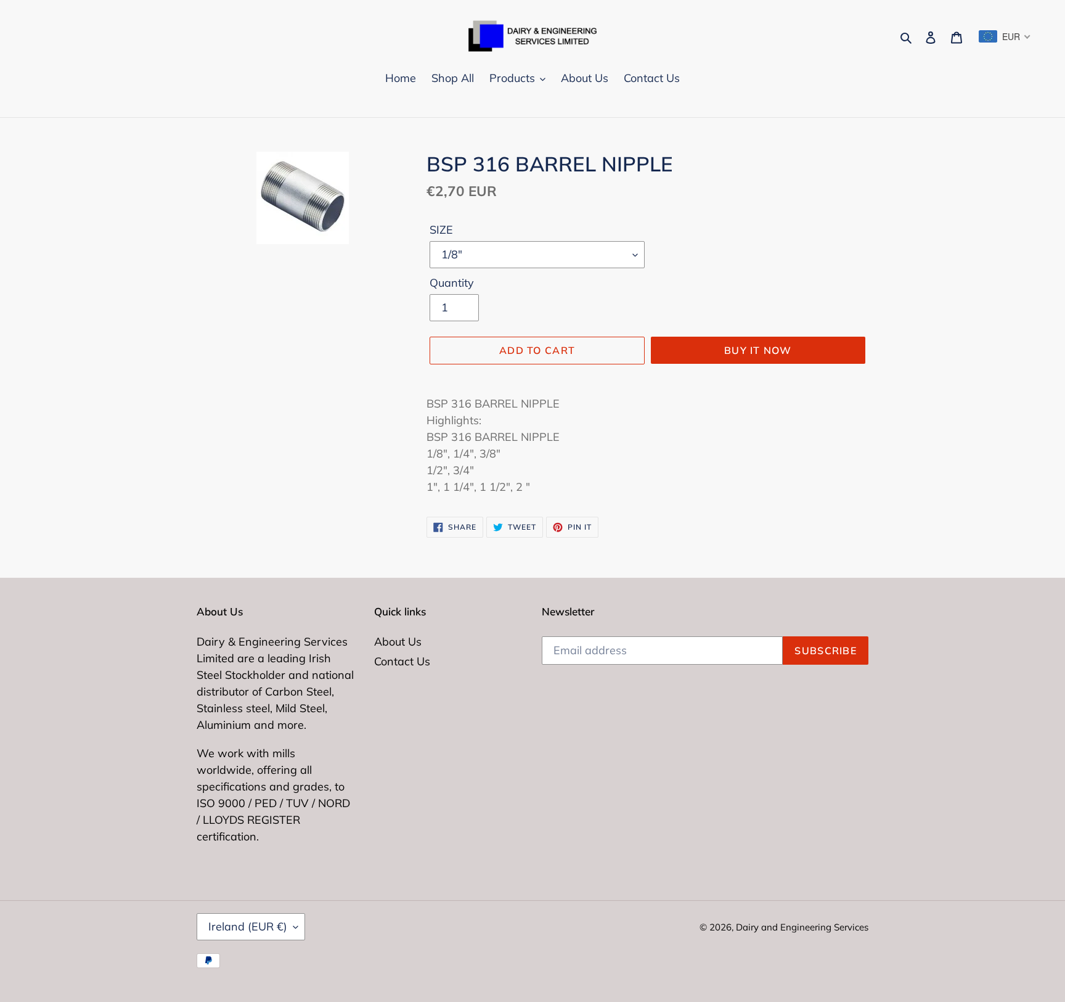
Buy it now (758, 350)
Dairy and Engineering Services (802, 927)
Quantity (452, 283)
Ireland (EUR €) (247, 926)
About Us (398, 641)
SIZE (441, 230)
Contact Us (402, 661)
